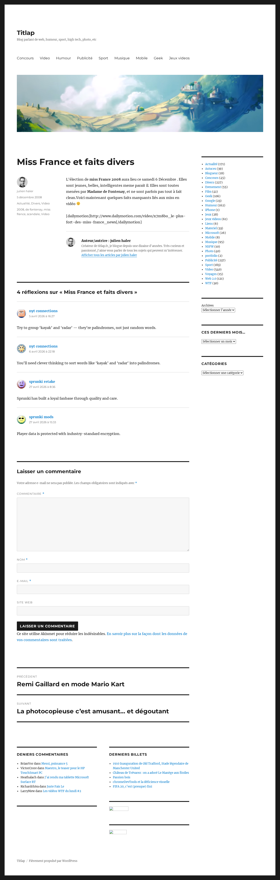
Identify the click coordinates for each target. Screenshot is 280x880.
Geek (158, 58)
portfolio (211, 256)
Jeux (208, 214)
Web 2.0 (210, 279)
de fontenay (33, 209)
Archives (207, 305)
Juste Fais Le (55, 786)
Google (210, 201)
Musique (122, 58)
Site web (25, 602)
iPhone (210, 210)
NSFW (209, 246)
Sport (103, 58)
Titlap (26, 32)
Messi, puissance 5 (54, 763)
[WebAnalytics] (149, 832)
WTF (208, 283)
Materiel (211, 228)
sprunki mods (41, 417)
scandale (33, 214)
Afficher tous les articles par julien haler (109, 255)
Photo (209, 251)
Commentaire (30, 494)
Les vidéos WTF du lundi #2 (62, 791)
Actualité (23, 203)
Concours (25, 58)
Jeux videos (179, 58)
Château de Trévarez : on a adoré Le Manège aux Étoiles (151, 773)
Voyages (211, 274)
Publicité (85, 58)
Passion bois (121, 777)
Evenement (213, 187)
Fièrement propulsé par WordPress (53, 861)
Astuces (210, 169)
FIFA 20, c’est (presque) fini (132, 786)
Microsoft (212, 233)
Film (208, 191)
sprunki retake (42, 381)
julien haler (25, 191)
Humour (63, 58)
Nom (22, 560)
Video (45, 58)
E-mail (24, 581)
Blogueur (211, 173)
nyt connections (43, 311)
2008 (20, 209)
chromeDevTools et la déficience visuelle (141, 782)
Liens (209, 224)
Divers (35, 203)
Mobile (142, 58)
